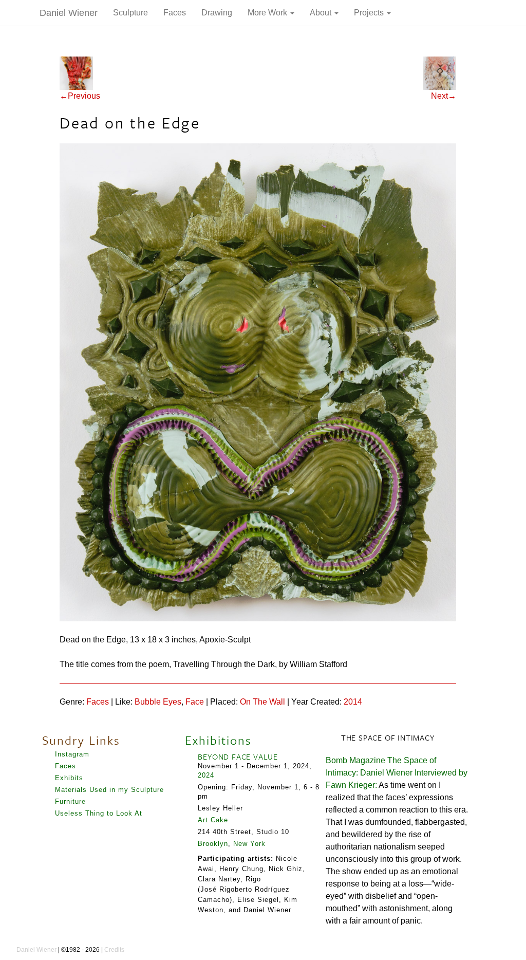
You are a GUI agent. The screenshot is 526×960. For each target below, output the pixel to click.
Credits (114, 949)
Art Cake (213, 820)
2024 (206, 775)
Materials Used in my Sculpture (109, 789)
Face (194, 701)
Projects (370, 12)
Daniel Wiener (69, 13)
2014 (353, 701)
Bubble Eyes (158, 701)
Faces (174, 12)
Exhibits (69, 778)
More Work (268, 12)
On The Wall (262, 701)
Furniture (70, 801)
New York (249, 843)
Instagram (72, 754)
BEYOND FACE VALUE (238, 756)
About (321, 12)
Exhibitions (218, 740)
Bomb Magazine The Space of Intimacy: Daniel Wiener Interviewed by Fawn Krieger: (396, 772)
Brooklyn (213, 843)
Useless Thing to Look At (98, 813)
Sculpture (130, 12)
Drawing (216, 12)
